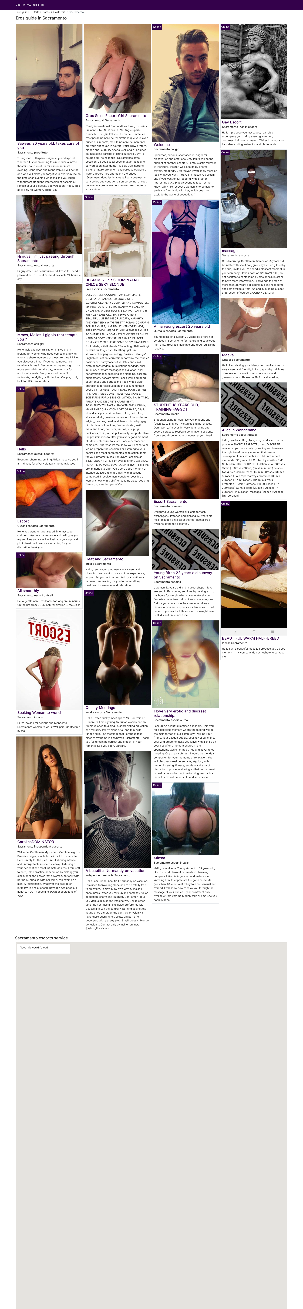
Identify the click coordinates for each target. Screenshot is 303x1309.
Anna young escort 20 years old (182, 326)
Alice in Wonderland (239, 430)
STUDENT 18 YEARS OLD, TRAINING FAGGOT (176, 407)
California (59, 12)
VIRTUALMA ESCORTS (30, 5)
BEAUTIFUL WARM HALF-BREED (250, 638)
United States (41, 12)
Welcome (162, 144)
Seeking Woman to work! (39, 712)
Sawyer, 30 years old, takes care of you (48, 145)
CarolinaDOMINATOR (35, 842)
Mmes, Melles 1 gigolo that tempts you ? (47, 337)
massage (230, 250)
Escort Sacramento (170, 501)
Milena (159, 858)
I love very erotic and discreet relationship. (180, 713)
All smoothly (28, 590)
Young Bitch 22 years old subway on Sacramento (183, 575)
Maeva (228, 355)
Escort (23, 521)
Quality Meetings (100, 707)
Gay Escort (232, 122)
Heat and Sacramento (104, 559)
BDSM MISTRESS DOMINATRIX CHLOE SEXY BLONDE (113, 282)
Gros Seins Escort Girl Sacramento (116, 115)
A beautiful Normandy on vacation (115, 870)
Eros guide (22, 12)
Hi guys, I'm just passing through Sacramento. (46, 258)
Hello (21, 449)
